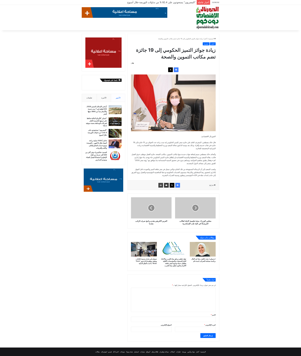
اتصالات (172, 352)
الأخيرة (103, 98)
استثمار (136, 352)
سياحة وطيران (164, 352)
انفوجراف (104, 352)
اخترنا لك (116, 352)
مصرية (206, 44)
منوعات (122, 352)
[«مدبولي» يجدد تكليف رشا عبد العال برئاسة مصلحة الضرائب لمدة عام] (203, 249)
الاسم (213, 315)
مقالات (97, 352)
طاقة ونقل (154, 352)
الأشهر (118, 98)
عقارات (178, 352)
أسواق (148, 352)
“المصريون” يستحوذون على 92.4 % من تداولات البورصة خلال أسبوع (97, 132)
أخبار (205, 39)
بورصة (184, 352)
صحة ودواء (129, 352)
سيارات (142, 352)
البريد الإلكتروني (210, 325)
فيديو (110, 352)
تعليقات (89, 98)
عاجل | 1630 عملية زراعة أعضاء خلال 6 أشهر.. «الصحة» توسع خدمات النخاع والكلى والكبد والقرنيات (145, 2)
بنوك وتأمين (191, 352)
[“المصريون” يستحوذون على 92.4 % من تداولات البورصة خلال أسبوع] (115, 133)
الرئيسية (211, 39)
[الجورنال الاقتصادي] (207, 18)
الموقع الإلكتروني (166, 325)
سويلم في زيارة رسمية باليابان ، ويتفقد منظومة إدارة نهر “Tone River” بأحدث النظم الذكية (146, 261)
